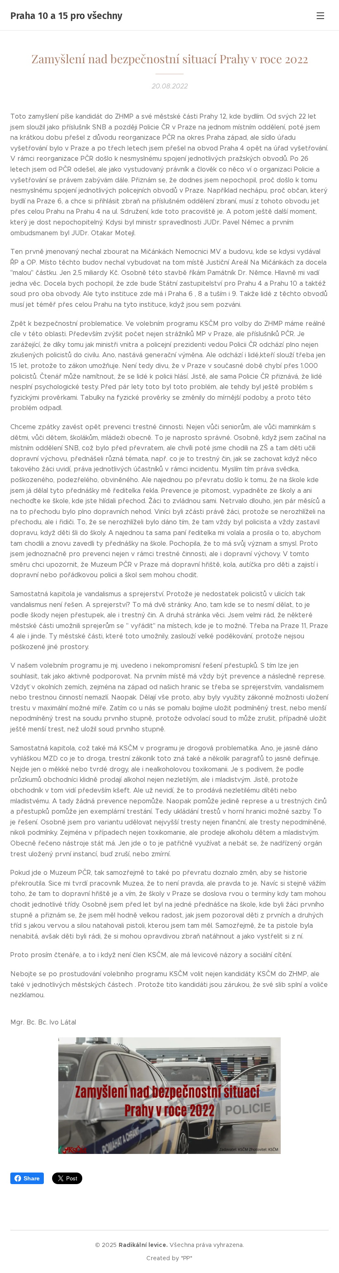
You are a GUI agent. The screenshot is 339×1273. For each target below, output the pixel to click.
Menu (320, 15)
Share (32, 1178)
